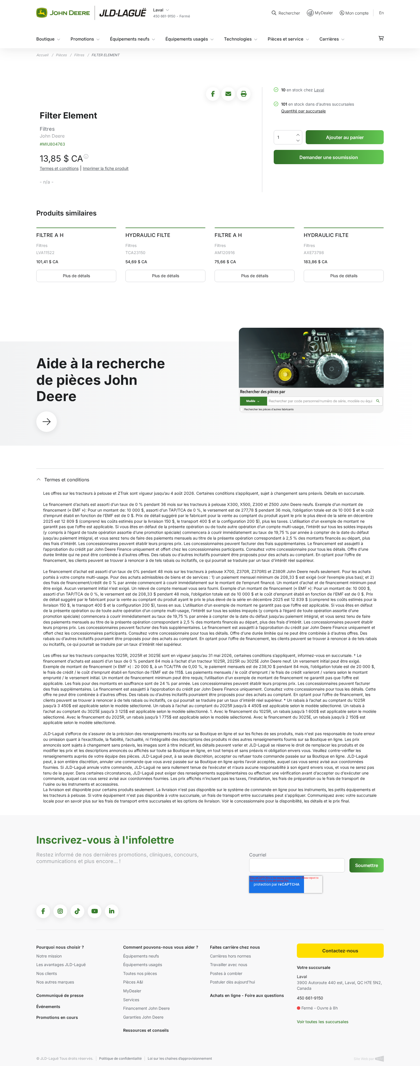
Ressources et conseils (146, 1030)
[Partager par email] (228, 94)
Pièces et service (285, 39)
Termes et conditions (59, 168)
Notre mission (49, 956)
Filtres (79, 55)
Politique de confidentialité (120, 1058)
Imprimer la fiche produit (106, 168)
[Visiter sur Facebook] (43, 911)
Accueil (42, 55)
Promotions (82, 39)
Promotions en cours (57, 1017)
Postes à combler (226, 973)
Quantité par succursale (303, 110)
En (381, 12)
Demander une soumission (328, 157)
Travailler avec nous (228, 964)
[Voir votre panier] (381, 38)
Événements (48, 1006)
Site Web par (364, 1059)
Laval (319, 89)
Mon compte (357, 13)
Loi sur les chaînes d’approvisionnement (180, 1058)
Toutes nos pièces (140, 973)
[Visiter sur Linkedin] (112, 911)
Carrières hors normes (230, 956)
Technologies (238, 39)
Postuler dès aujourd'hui (232, 981)
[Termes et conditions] (85, 160)
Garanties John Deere (143, 1017)
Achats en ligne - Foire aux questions (247, 995)
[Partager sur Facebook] (213, 94)
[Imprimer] (244, 94)
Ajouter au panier (345, 137)
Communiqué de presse (59, 995)
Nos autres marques (55, 981)
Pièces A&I (133, 981)
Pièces (61, 55)
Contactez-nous (340, 951)
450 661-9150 (310, 997)
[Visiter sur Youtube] (94, 911)
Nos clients (46, 973)
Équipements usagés (186, 39)
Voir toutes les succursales (323, 1021)
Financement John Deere (146, 1008)
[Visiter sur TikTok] (77, 911)
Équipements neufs (129, 39)
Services (131, 999)
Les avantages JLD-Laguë (61, 964)
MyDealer (324, 12)
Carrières (329, 39)
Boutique (45, 39)
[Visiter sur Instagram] (60, 911)
